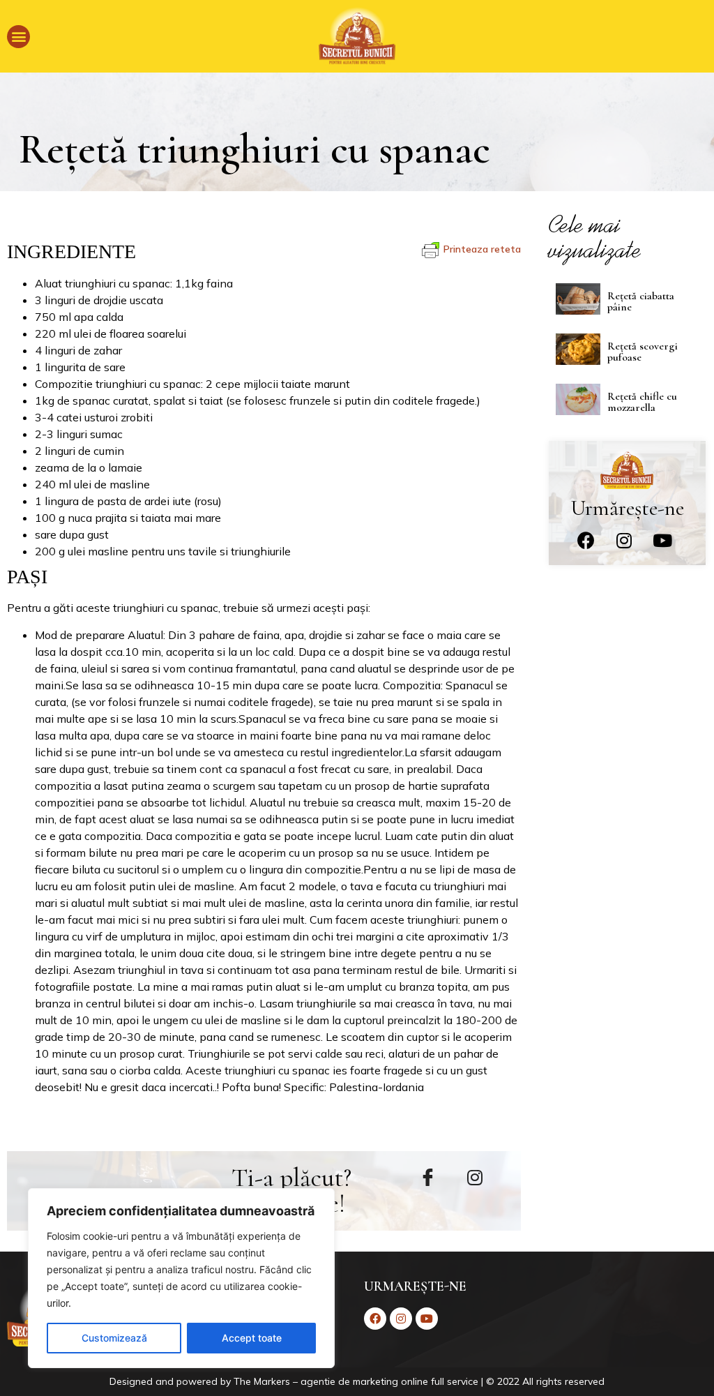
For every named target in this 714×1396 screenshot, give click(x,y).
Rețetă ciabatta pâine (640, 301)
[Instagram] (624, 540)
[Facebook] (585, 540)
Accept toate (252, 1338)
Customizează (114, 1338)
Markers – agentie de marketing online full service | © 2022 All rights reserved (429, 1381)
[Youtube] (662, 540)
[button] (18, 36)
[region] (181, 1278)
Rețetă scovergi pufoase (642, 351)
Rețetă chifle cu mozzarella (642, 401)
